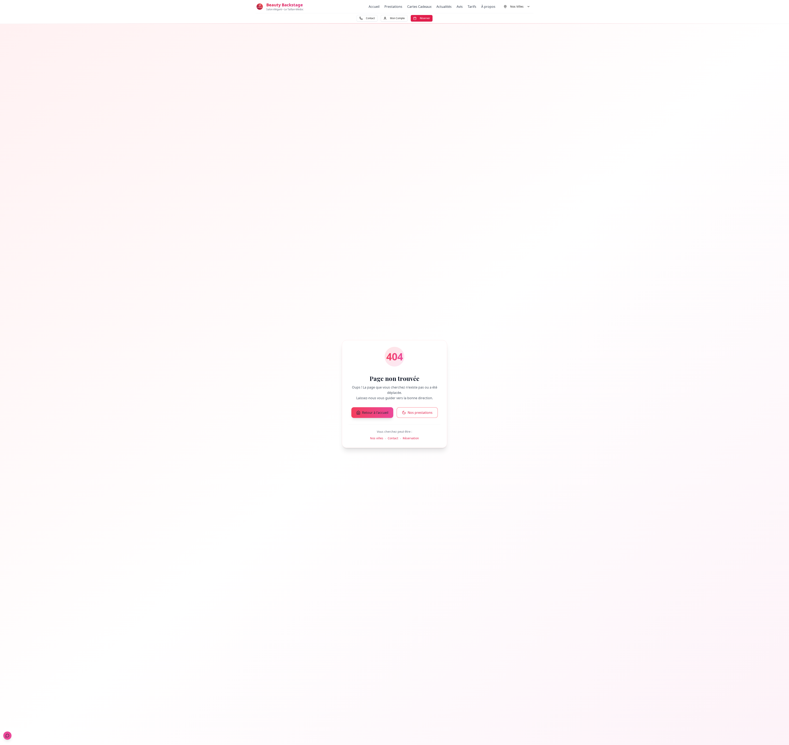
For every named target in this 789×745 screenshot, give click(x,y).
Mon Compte (397, 18)
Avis (460, 6)
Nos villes (376, 438)
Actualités (444, 6)
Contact (370, 18)
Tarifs (472, 6)
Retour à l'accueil (375, 412)
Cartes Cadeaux (419, 6)
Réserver (425, 18)
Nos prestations (420, 412)
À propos (488, 6)
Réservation (411, 438)
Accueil (374, 6)
